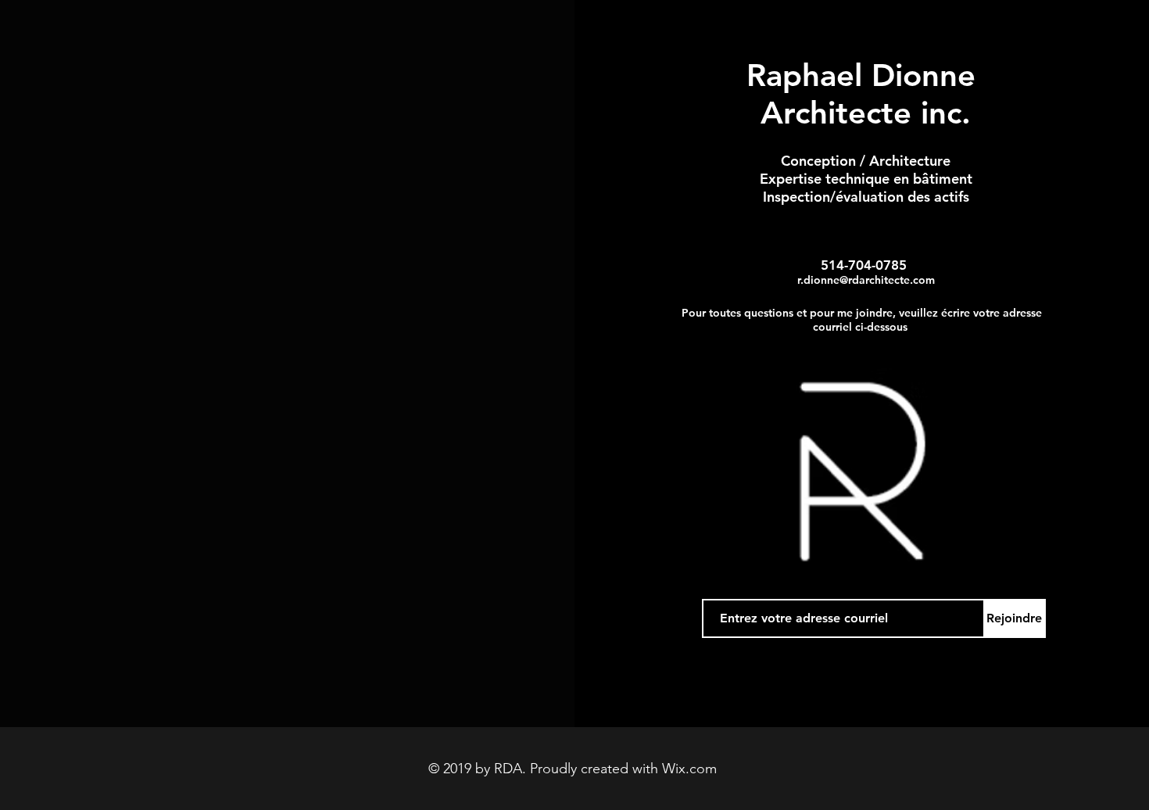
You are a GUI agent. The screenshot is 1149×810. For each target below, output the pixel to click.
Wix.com (689, 768)
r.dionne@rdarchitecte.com (866, 280)
